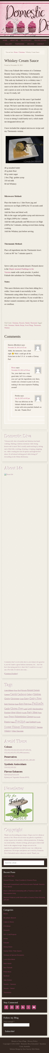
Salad (27, 722)
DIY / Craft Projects (10, 934)
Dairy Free (36, 698)
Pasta (40, 713)
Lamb (25, 709)
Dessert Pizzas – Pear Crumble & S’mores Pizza (20, 880)
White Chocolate (18, 731)
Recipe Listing (40, 40)
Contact (40, 44)
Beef (19, 690)
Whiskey (7, 328)
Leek (30, 709)
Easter (17, 704)
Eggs (30, 704)
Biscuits (24, 690)
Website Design (15, 1049)
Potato (7, 722)
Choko (7, 698)
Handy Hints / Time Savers (13, 951)
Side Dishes (8, 980)
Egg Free (23, 704)
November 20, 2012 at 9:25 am (17, 347)
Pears (11, 716)
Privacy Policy (33, 1041)
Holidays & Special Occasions (14, 955)
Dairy (26, 698)
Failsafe (27, 323)
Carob (13, 694)
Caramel (7, 695)
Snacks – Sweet (9, 988)
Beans (16, 690)
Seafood (33, 722)
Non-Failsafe (8, 967)
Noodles (24, 713)
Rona (13, 368)
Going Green (8, 947)
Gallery (8, 44)
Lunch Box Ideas (9, 959)
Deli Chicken (9, 704)
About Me (14, 40)
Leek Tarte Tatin (9, 876)
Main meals (7, 963)
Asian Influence (9, 690)
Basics (6, 914)
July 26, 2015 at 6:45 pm (22, 398)
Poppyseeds (37, 717)
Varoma (40, 727)
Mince (19, 712)
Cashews (22, 694)
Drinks (6, 938)
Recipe (22, 325)
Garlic (7, 709)
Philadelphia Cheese (24, 716)
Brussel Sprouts (33, 690)
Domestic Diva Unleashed (24, 18)
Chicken (37, 694)
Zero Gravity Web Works (31, 1049)
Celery (30, 694)
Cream (22, 699)
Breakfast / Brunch (10, 918)
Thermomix (19, 44)
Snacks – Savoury (10, 984)
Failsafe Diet (26, 40)
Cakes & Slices (9, 922)
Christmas (15, 323)
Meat (13, 712)
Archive (30, 44)
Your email (9, 1022)
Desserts (21, 323)
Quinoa (13, 722)
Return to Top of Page (19, 1041)
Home (5, 40)
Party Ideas (32, 712)
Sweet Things (29, 325)
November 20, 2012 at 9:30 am (20, 370)
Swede (38, 722)
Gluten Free (17, 708)
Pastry (6, 717)
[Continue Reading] (11, 674)
